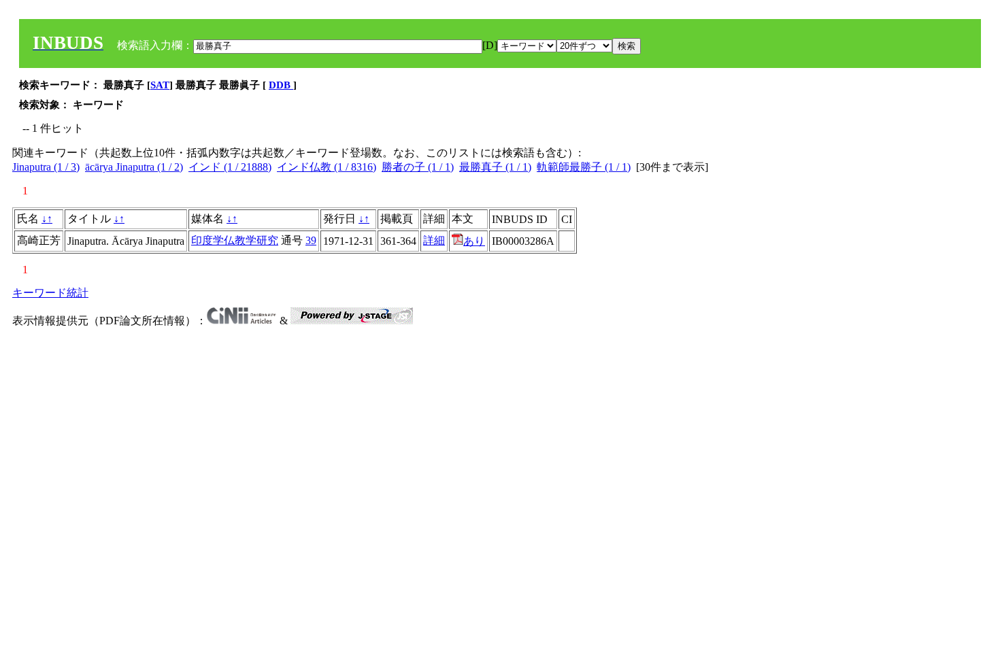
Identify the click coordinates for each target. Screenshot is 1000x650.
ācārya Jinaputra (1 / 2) (134, 167)
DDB (281, 85)
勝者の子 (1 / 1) (418, 167)
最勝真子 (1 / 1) (495, 167)
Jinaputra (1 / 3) (46, 167)
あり (474, 241)
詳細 (434, 240)
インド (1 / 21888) (229, 167)
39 (310, 240)
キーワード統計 (50, 292)
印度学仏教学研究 (234, 240)
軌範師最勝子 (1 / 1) (584, 167)
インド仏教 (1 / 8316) (326, 167)
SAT (159, 85)
